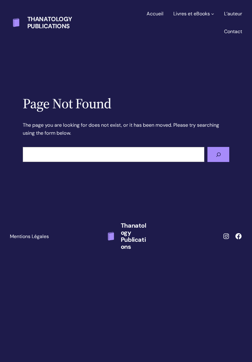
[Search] (218, 154)
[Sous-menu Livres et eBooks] (212, 13)
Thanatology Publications (49, 22)
